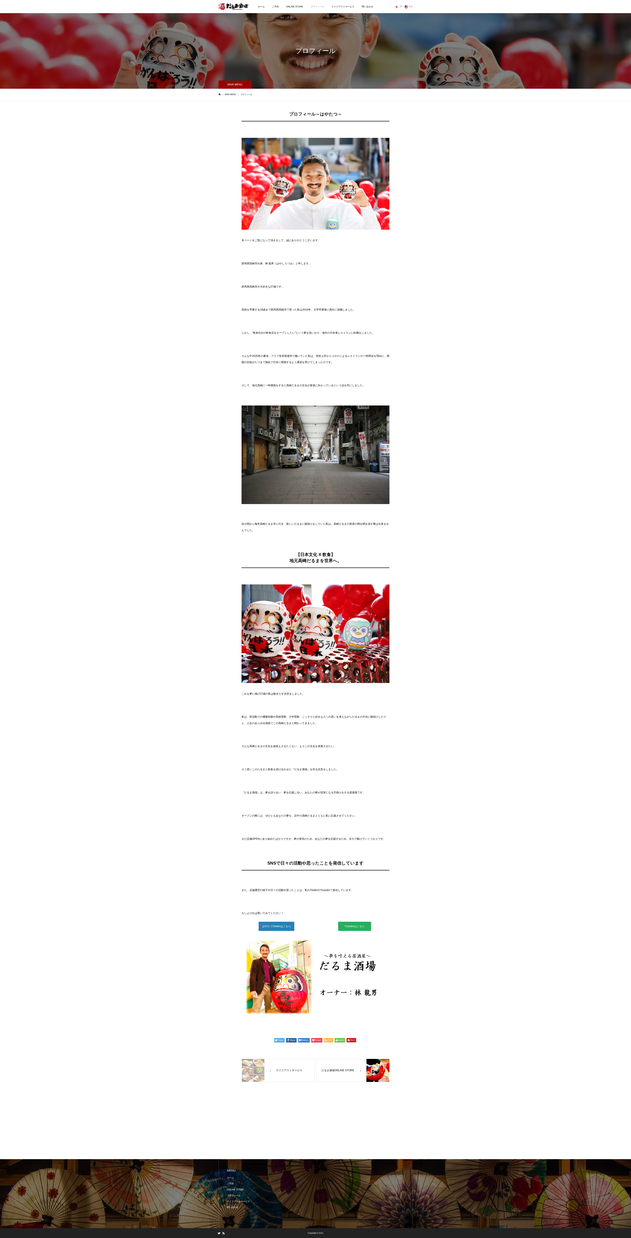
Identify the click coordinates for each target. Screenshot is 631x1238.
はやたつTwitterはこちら (276, 926)
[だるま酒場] (233, 6)
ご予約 (275, 6)
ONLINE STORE (294, 6)
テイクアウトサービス (342, 6)
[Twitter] (219, 1233)
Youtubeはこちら (354, 926)
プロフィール (317, 6)
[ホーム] (220, 94)
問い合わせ (367, 6)
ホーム (261, 6)
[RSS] (223, 1233)
